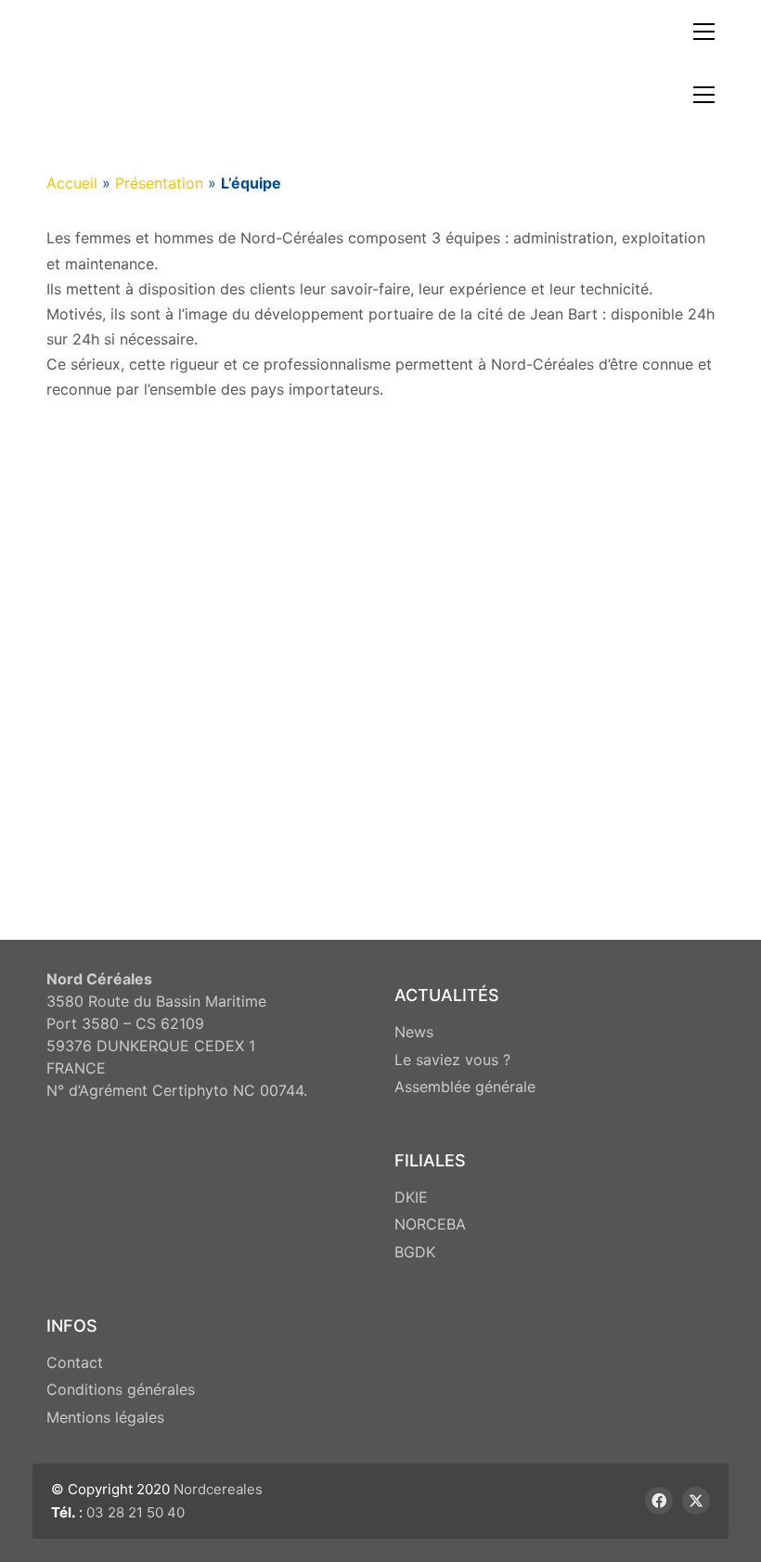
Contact (74, 1362)
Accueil (71, 183)
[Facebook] (659, 1501)
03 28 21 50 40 (135, 1512)
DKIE (411, 1197)
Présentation (159, 183)
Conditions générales (120, 1389)
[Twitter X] (696, 1501)
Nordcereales (218, 1489)
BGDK (414, 1252)
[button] (704, 32)
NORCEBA (430, 1224)
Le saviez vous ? (452, 1059)
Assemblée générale (464, 1086)
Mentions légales (105, 1417)
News (413, 1031)
